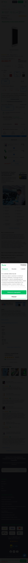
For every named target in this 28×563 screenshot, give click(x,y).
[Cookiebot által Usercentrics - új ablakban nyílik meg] (20, 265)
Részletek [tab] (14, 268)
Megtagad (14, 296)
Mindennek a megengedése (14, 292)
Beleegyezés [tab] (5, 268)
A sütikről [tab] (23, 268)
